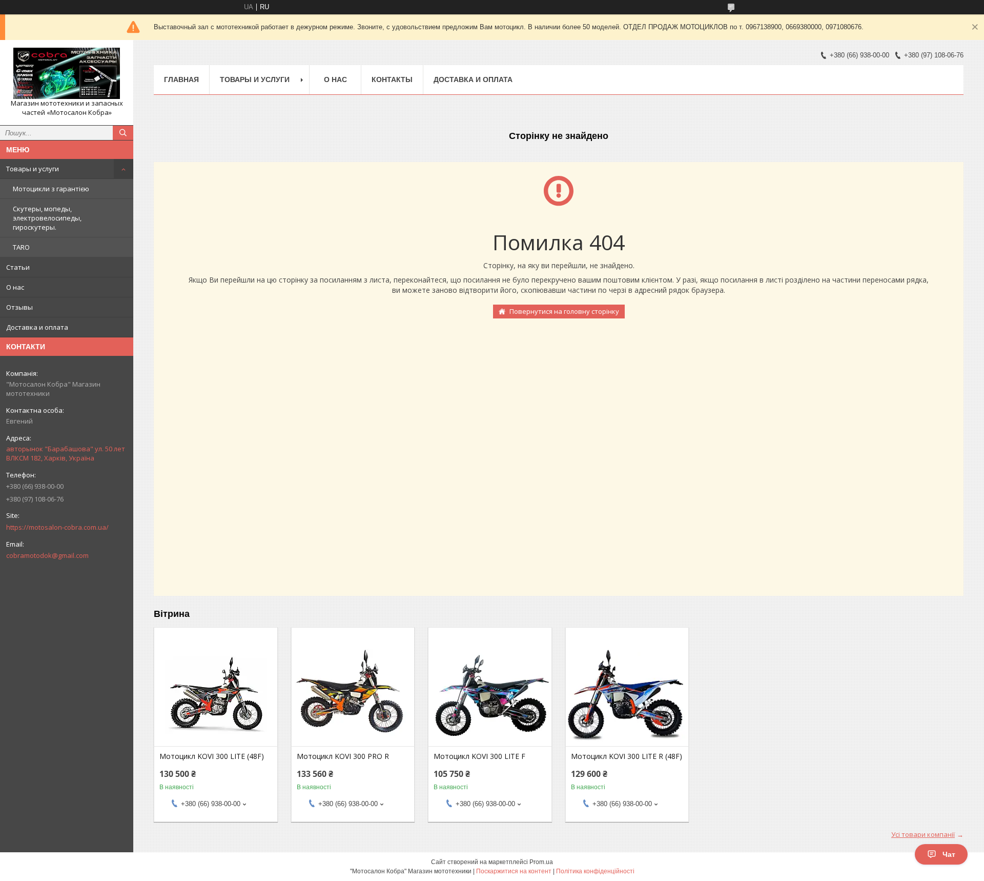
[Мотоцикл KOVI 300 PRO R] (353, 695)
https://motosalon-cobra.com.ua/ (57, 527)
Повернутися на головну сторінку (564, 311)
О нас (15, 287)
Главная (181, 79)
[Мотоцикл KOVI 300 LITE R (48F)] (627, 695)
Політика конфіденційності (595, 871)
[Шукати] (123, 133)
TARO (21, 247)
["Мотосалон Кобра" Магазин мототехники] (67, 73)
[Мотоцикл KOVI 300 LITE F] (489, 695)
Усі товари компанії (923, 834)
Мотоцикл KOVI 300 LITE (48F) (211, 756)
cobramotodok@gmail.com (47, 555)
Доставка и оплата (37, 327)
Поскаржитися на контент (513, 871)
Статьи (18, 267)
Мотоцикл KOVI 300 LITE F (479, 756)
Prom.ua (541, 862)
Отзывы (19, 307)
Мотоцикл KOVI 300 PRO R (343, 756)
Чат (948, 854)
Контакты (392, 79)
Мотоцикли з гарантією (51, 188)
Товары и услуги (32, 168)
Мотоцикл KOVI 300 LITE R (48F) (626, 756)
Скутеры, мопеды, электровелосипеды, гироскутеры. (47, 218)
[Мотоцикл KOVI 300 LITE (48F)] (215, 695)
